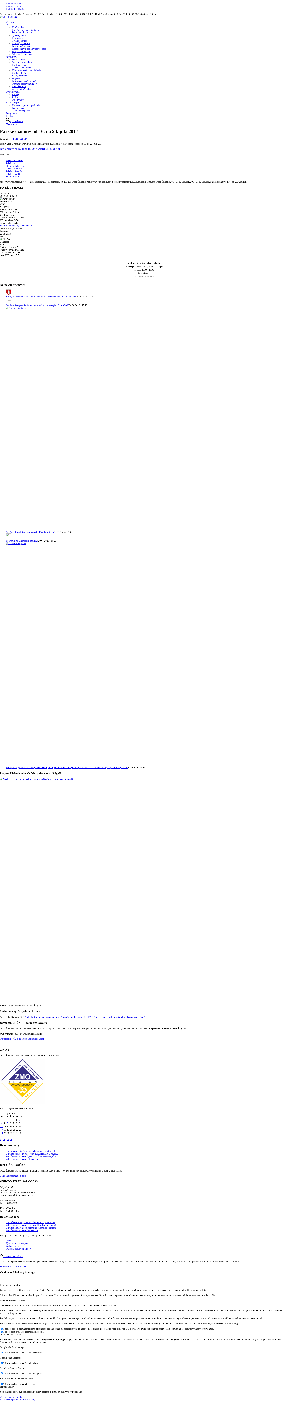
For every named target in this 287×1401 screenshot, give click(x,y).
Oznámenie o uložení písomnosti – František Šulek (30, 532)
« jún (2, 1139)
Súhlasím (4, 1266)
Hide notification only (24, 1399)
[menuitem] (146, 22)
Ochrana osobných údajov (12, 1397)
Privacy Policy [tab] (7, 1386)
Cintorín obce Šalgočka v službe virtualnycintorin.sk (30, 1151)
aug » (9, 1139)
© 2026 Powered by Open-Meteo (16, 225)
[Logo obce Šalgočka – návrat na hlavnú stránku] (8, 17)
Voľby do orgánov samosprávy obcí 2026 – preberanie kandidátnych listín (41, 296)
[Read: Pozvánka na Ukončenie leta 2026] (8, 538)
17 (1, 1130)
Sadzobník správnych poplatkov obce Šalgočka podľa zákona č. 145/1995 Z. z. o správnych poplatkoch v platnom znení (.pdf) (85, 1017)
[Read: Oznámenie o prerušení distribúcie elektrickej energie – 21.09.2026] (8, 302)
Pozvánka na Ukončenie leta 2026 (22, 540)
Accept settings (7, 1399)
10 (1, 1126)
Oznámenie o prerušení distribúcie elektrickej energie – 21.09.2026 (37, 305)
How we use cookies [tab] (10, 1285)
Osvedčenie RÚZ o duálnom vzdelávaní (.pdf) (22, 1039)
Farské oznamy (20, 138)
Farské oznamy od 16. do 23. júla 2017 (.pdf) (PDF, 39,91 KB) (30, 149)
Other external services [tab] (11, 1334)
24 (1, 1133)
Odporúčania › (143, 273)
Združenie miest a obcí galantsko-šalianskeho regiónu (31, 1156)
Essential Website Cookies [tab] (12, 1300)
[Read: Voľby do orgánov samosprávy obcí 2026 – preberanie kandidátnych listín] (8, 294)
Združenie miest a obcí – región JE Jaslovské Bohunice (32, 1153)
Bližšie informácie (17, 1266)
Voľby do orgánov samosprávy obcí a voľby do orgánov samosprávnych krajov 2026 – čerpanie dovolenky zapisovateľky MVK (67, 767)
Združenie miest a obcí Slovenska (22, 1159)
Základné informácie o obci (13, 1176)
